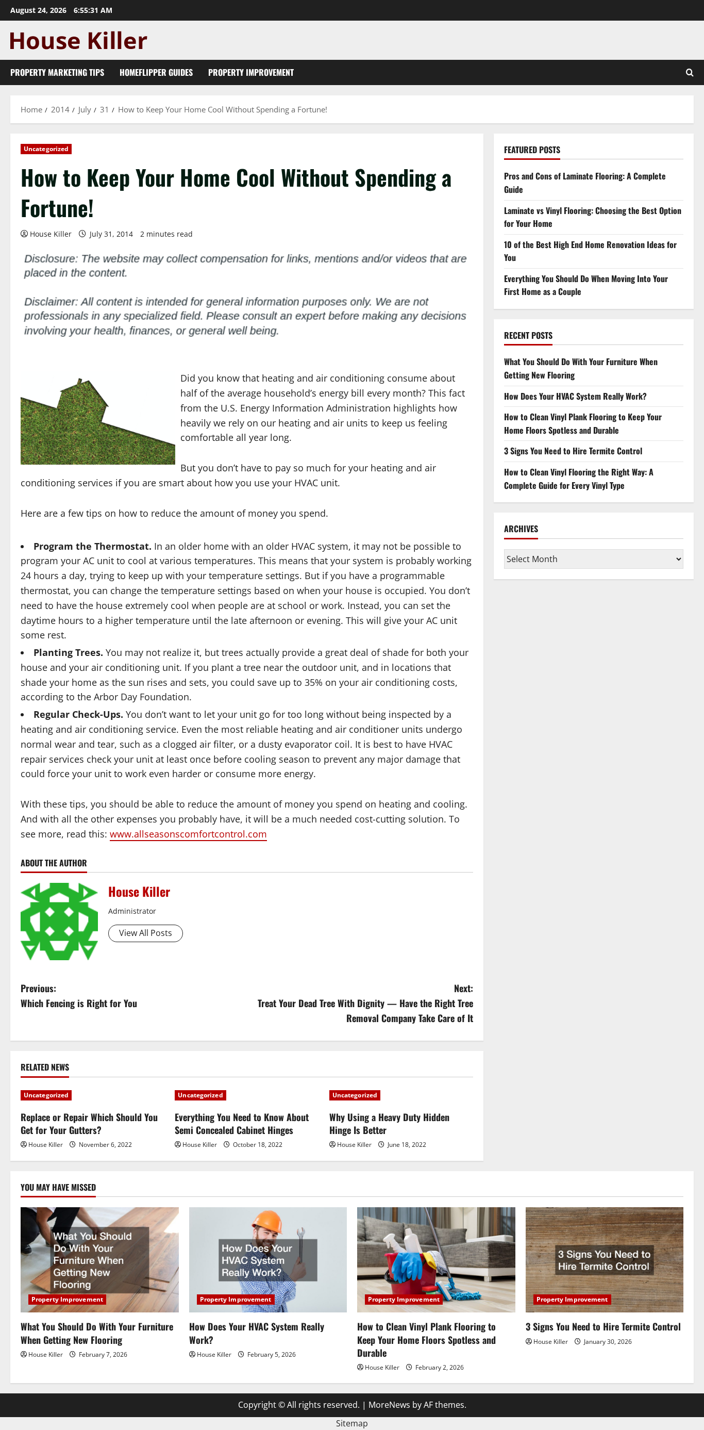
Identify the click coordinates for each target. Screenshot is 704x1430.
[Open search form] (690, 72)
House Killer (51, 234)
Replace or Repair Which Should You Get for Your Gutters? (89, 1123)
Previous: (79, 995)
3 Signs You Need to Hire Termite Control (573, 451)
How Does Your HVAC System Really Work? (575, 396)
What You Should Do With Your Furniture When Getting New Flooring (97, 1333)
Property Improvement (251, 72)
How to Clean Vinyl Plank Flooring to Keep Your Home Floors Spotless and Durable (583, 423)
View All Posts (145, 933)
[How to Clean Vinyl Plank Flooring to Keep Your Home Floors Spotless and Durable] (436, 1259)
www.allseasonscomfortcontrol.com (188, 834)
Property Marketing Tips (57, 72)
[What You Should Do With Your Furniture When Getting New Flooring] (100, 1259)
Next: (365, 1003)
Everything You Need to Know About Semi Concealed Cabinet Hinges (242, 1123)
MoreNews (389, 1404)
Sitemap (352, 1423)
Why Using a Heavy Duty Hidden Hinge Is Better (389, 1123)
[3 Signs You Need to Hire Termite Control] (605, 1259)
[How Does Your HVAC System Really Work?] (268, 1259)
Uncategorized (46, 148)
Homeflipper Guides (156, 72)
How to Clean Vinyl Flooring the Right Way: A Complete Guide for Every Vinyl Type (578, 478)
